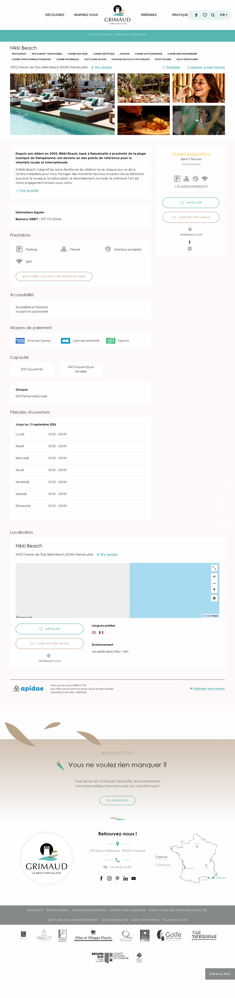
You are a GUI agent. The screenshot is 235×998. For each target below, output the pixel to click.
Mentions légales (128, 910)
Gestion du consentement (73, 920)
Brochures (57, 910)
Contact (35, 910)
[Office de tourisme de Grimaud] (46, 858)
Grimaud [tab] (163, 865)
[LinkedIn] (126, 879)
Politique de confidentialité (178, 910)
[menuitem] (54, 14)
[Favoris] (205, 15)
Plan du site (175, 920)
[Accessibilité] (196, 15)
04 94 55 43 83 (117, 867)
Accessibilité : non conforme (130, 920)
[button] (213, 15)
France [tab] (161, 857)
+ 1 (198, 120)
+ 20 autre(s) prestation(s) (191, 186)
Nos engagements (89, 910)
